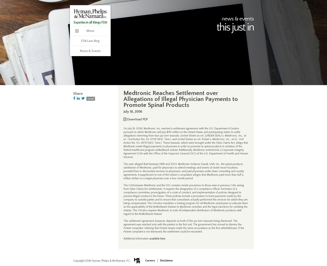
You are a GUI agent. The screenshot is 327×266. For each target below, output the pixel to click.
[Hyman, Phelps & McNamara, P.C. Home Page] (90, 17)
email (91, 98)
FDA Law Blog (90, 41)
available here (157, 238)
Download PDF (137, 119)
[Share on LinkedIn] (78, 98)
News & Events (90, 51)
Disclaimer (166, 260)
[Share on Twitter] (83, 98)
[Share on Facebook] (74, 98)
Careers (150, 260)
